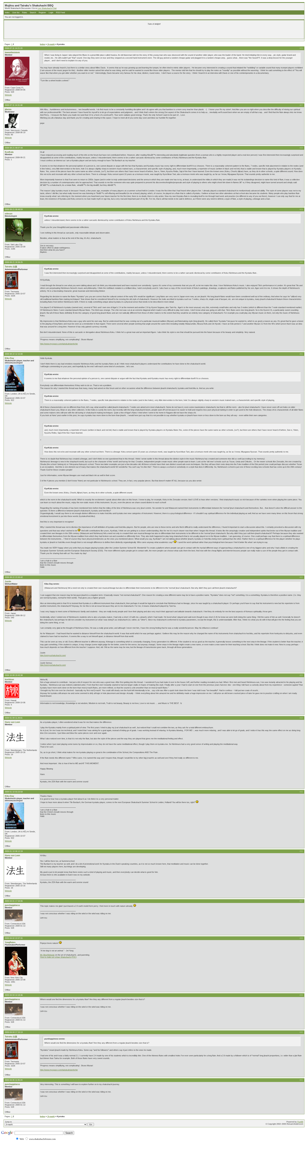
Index (7, 12)
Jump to (8, 1122)
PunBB (300, 1122)
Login (51, 12)
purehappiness (12, 905)
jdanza (8, 109)
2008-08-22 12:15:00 (14, 354)
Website (8, 95)
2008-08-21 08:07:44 (14, 148)
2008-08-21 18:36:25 (14, 262)
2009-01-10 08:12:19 (14, 851)
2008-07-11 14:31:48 (13, 105)
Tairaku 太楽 (11, 266)
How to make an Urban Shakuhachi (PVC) (58, 957)
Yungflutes (10, 942)
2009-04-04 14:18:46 (14, 995)
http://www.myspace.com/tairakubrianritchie (59, 344)
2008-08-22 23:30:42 (14, 577)
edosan (8, 213)
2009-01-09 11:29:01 (13, 718)
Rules (24, 12)
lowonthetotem (12, 52)
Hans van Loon (12, 722)
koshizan (9, 679)
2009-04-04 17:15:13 (14, 1032)
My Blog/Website (47, 955)
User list (15, 12)
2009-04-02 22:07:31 (14, 938)
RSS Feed (60, 12)
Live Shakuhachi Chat (47, 8)
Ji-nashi (51, 44)
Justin (8, 581)
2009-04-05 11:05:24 (13, 1080)
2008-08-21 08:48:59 (14, 209)
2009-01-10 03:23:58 (14, 792)
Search (33, 12)
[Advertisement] (112, 32)
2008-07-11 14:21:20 (13, 48)
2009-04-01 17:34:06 (14, 901)
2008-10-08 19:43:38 (14, 675)
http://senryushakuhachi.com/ (53, 655)
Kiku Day (9, 358)
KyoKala (9, 152)
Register (42, 12)
